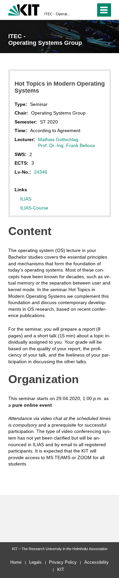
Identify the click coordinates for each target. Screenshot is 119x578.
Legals (35, 562)
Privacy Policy (63, 562)
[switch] (78, 10)
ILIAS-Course (34, 207)
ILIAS (25, 199)
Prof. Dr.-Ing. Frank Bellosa (66, 145)
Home (15, 562)
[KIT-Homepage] (24, 9)
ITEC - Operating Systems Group (57, 14)
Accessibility (96, 562)
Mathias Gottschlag (58, 139)
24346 (40, 172)
